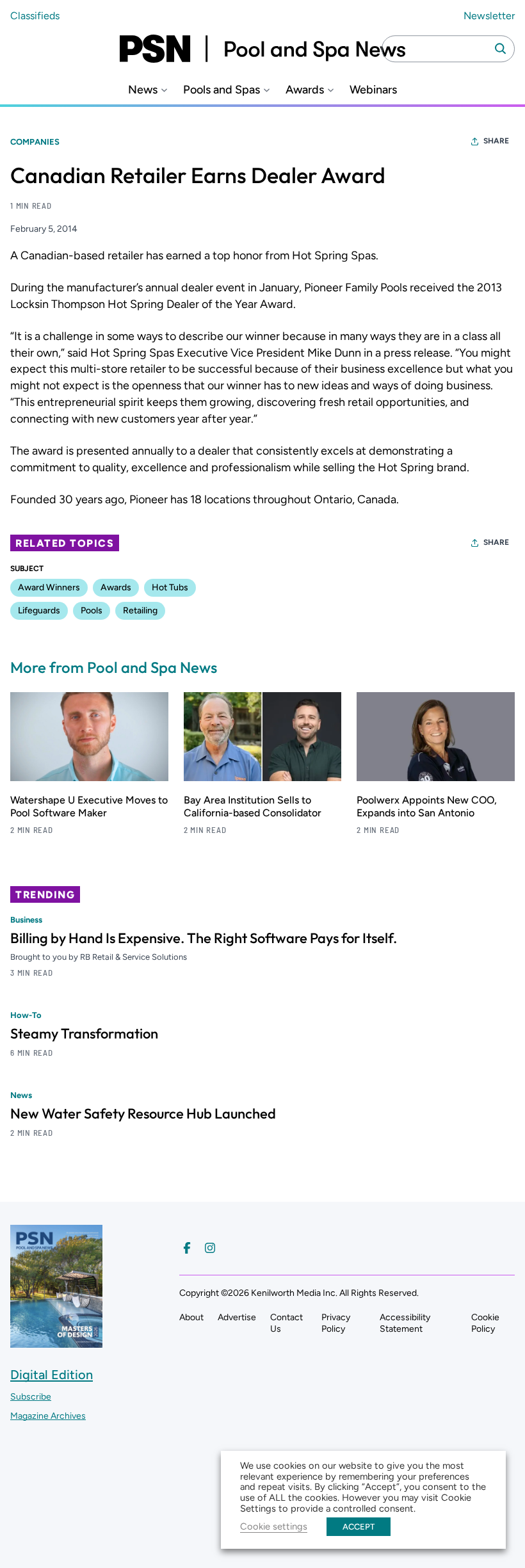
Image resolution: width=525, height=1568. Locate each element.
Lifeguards (39, 610)
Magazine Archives (48, 1415)
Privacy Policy (335, 1323)
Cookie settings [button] (273, 1526)
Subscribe (30, 1396)
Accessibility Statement (405, 1323)
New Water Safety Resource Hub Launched (143, 1113)
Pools (91, 610)
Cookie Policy (485, 1323)
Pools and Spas (221, 90)
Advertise (237, 1317)
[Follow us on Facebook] (187, 1248)
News (143, 90)
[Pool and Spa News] (262, 49)
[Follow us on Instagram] (210, 1248)
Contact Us (286, 1323)
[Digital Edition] (56, 1342)
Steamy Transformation (84, 1033)
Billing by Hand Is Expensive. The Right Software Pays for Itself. (203, 938)
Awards (305, 90)
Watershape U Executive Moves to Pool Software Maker (89, 806)
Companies (35, 142)
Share (496, 140)
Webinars (373, 90)
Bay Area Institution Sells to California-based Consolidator (252, 806)
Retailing (140, 610)
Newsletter (489, 16)
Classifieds (35, 16)
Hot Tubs (170, 587)
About (191, 1317)
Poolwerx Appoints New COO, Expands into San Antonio (427, 806)
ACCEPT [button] (359, 1527)
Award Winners (49, 587)
